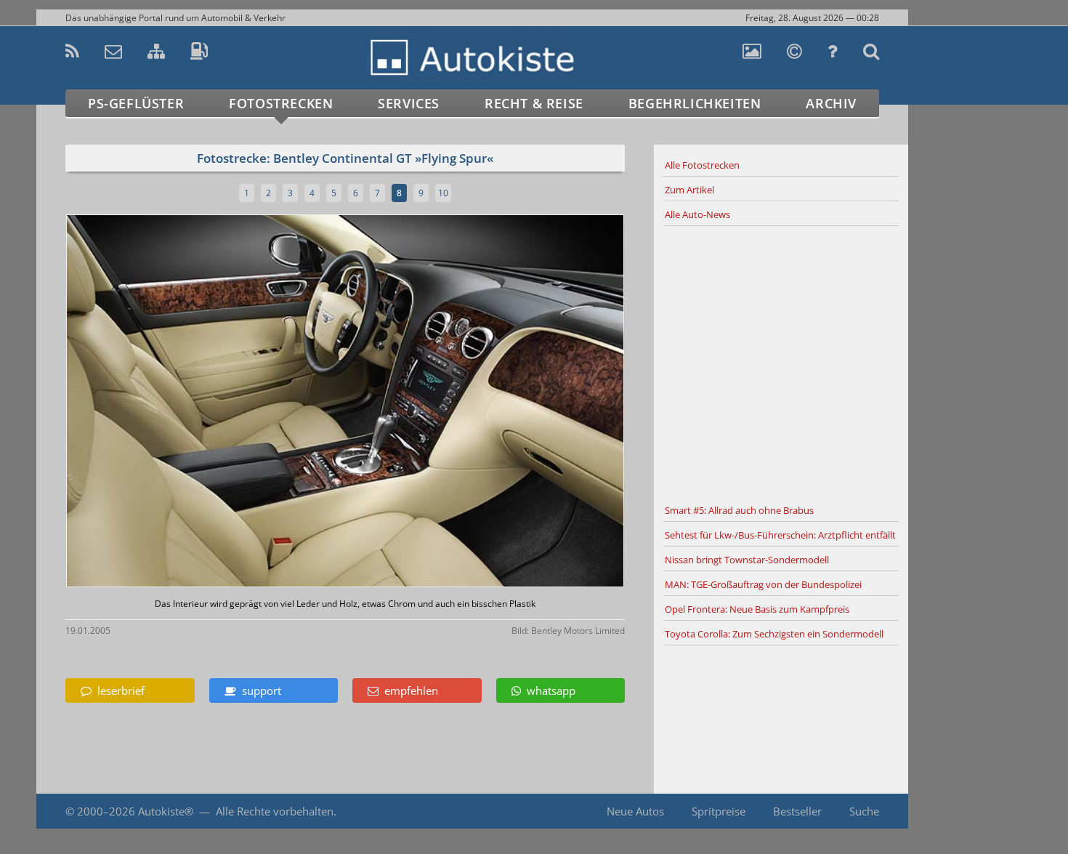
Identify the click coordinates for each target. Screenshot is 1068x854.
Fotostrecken (281, 103)
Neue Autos (635, 811)
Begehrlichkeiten (694, 103)
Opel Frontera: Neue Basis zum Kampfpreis (757, 609)
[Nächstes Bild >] (437, 402)
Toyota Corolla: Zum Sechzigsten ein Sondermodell (774, 633)
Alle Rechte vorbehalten (274, 811)
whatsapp (548, 690)
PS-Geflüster (136, 103)
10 (443, 193)
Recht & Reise (534, 103)
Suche (864, 811)
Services (409, 103)
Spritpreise (718, 811)
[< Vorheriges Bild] (132, 402)
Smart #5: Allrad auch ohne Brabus (739, 510)
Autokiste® (165, 811)
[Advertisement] (781, 362)
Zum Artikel (689, 189)
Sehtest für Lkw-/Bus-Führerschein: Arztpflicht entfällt (780, 534)
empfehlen (408, 690)
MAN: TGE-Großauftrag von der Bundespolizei (763, 584)
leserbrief (118, 690)
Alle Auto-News (697, 214)
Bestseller (797, 811)
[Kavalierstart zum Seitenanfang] (939, 811)
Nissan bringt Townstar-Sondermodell (747, 559)
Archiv (831, 103)
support (258, 690)
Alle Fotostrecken (702, 165)
